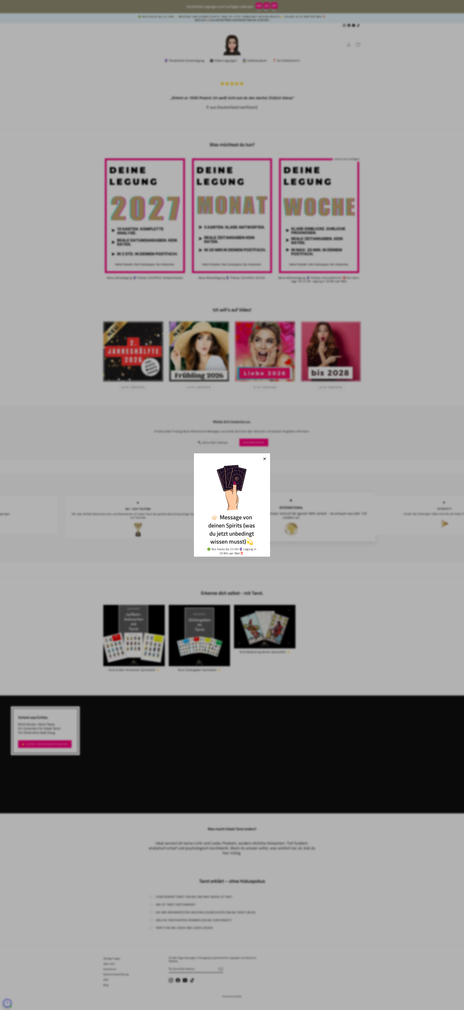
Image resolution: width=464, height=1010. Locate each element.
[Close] (264, 458)
